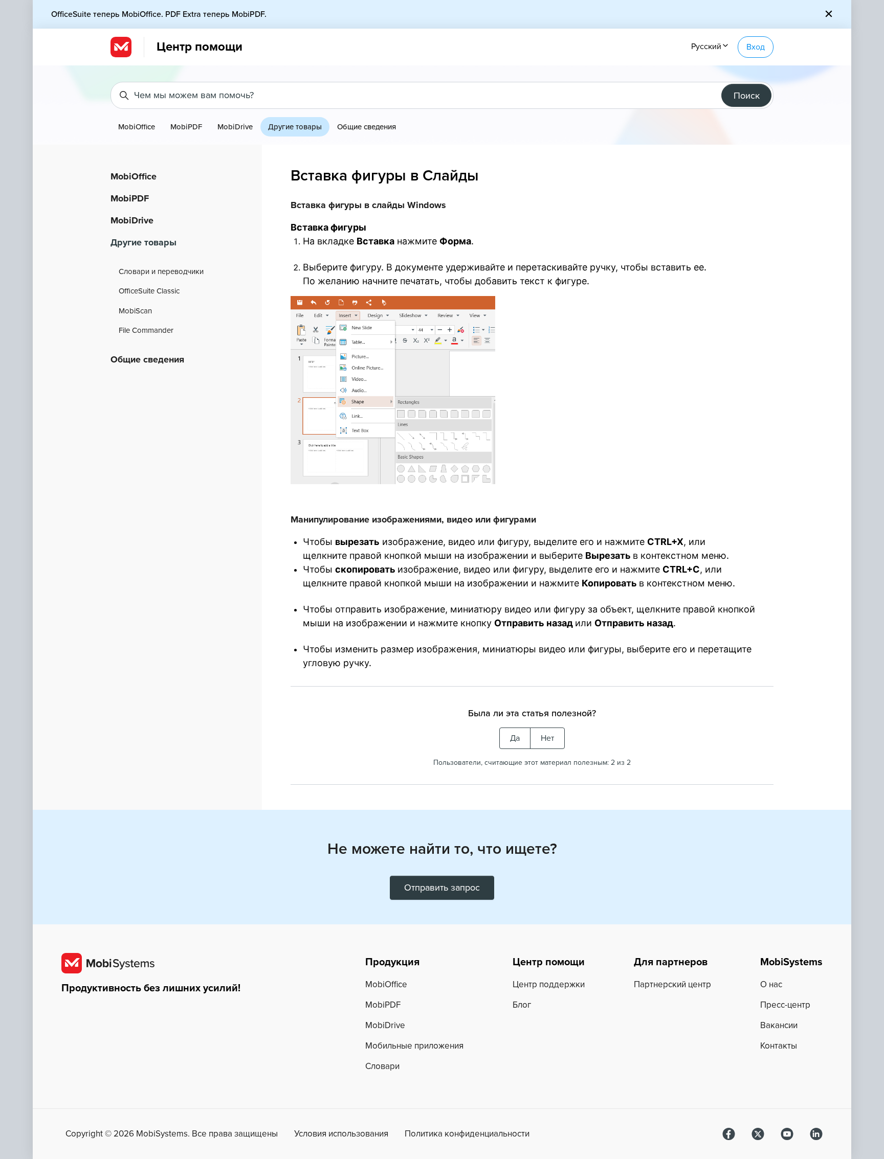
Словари (382, 1066)
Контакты (778, 1045)
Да (515, 738)
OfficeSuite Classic (149, 291)
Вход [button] (755, 47)
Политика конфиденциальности (467, 1134)
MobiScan (135, 310)
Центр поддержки (549, 984)
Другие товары (295, 126)
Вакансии (779, 1025)
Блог (522, 1004)
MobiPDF (186, 126)
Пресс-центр (785, 1004)
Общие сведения (366, 126)
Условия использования (341, 1134)
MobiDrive (235, 126)
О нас (771, 984)
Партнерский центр (672, 984)
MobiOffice (136, 126)
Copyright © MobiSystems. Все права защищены (171, 1134)
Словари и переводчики (161, 271)
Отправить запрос (442, 887)
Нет (547, 738)
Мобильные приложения (414, 1045)
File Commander (146, 330)
